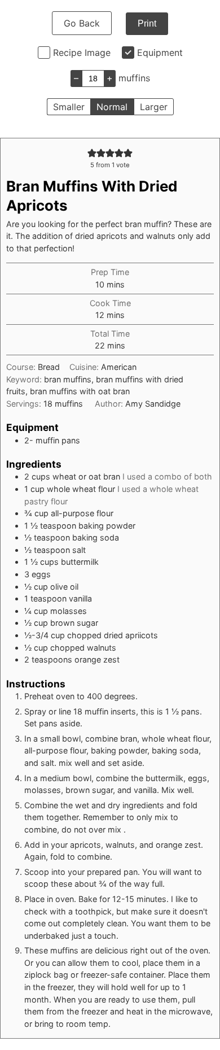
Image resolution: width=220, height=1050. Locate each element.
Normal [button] (111, 106)
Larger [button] (154, 106)
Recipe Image (82, 52)
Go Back (82, 23)
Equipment (160, 52)
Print (147, 23)
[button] (91, 153)
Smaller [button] (69, 106)
